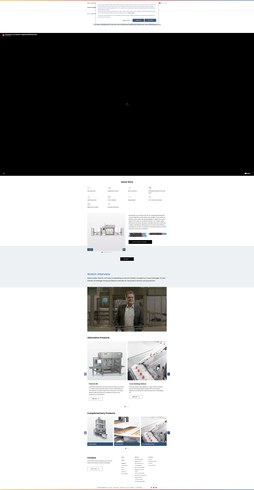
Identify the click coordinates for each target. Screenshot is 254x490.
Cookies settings (126, 20)
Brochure (125, 259)
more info (94, 398)
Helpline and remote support (139, 470)
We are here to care (139, 463)
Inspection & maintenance (140, 475)
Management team (152, 461)
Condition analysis (139, 479)
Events (122, 457)
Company (150, 457)
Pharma (123, 469)
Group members (152, 465)
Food (122, 467)
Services (137, 457)
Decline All (150, 20)
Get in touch (94, 468)
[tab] (103, 252)
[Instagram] (153, 487)
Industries (123, 463)
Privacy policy (116, 487)
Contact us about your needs (139, 242)
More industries (124, 473)
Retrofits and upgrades (140, 481)
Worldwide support (139, 459)
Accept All (138, 20)
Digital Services (138, 461)
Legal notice (122, 487)
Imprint (110, 487)
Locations (150, 463)
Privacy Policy (131, 12)
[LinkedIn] (156, 487)
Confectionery (124, 465)
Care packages (138, 465)
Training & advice (138, 477)
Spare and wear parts (139, 473)
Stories (122, 460)
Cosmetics (123, 471)
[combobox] (162, 3)
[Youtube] (151, 487)
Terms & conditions (130, 487)
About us (150, 459)
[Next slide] (168, 374)
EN (161, 3)
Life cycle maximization (140, 467)
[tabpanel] (106, 371)
